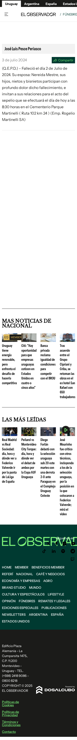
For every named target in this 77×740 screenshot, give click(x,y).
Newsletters (14, 615)
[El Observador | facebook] (56, 544)
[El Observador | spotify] (63, 551)
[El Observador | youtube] (73, 544)
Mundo (35, 587)
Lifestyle (56, 594)
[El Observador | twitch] (72, 559)
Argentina (31, 4)
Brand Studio (14, 587)
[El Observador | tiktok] (44, 551)
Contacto (9, 732)
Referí (7, 574)
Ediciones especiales (20, 608)
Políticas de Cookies (10, 703)
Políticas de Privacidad (10, 713)
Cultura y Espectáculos (23, 594)
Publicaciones (54, 608)
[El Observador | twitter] (48, 544)
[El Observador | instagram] (65, 544)
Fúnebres (27, 601)
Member (21, 567)
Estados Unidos (16, 621)
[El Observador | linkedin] (53, 551)
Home (7, 567)
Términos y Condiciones (11, 723)
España (57, 615)
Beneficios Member (48, 567)
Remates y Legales (54, 601)
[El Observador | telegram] (72, 551)
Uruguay (11, 4)
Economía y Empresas (21, 581)
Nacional (24, 574)
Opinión (9, 601)
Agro (48, 581)
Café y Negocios (50, 574)
